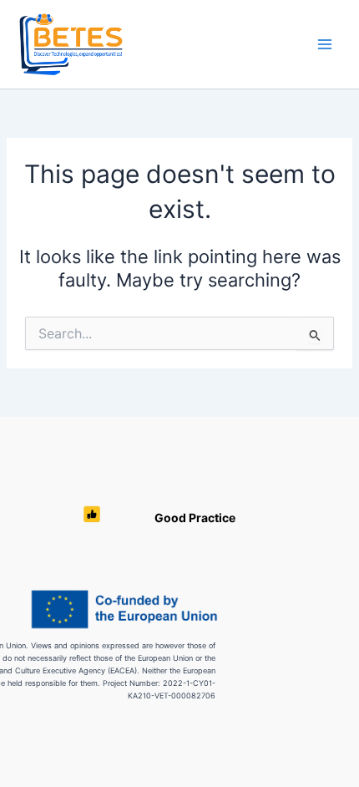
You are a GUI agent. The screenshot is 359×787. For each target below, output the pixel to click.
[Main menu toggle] (324, 44)
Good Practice (194, 517)
